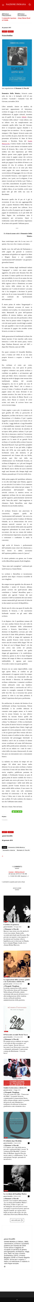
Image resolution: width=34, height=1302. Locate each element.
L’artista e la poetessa (11, 924)
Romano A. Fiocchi (23, 850)
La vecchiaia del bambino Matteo (15, 1194)
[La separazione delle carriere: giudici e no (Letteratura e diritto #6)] (17, 964)
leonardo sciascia (9, 850)
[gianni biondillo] (8, 1231)
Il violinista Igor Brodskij (12, 1141)
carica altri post (15, 1220)
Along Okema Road (24, 18)
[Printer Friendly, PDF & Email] (17, 812)
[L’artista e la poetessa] (17, 909)
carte (4, 31)
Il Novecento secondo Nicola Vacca (16, 1034)
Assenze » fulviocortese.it (16, 872)
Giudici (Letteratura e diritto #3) (15, 1088)
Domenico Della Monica (16, 847)
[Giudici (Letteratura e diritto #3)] (17, 1072)
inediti (10, 31)
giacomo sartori (8, 984)
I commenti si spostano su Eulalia (9, 19)
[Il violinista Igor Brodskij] (17, 1125)
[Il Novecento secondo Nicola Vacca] (17, 1019)
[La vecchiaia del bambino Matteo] (17, 1178)
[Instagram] (4, 1266)
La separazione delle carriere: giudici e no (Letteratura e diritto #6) (17, 980)
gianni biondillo (7, 836)
